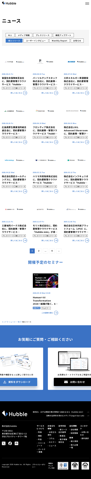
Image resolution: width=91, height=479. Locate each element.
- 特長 (39, 432)
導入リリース (14, 40)
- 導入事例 (73, 441)
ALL (10, 35)
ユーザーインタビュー (36, 40)
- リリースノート (41, 444)
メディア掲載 (24, 35)
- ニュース (52, 445)
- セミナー (52, 442)
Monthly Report (59, 40)
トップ (4, 322)
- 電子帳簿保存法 (62, 440)
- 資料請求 (84, 438)
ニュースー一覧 (14, 322)
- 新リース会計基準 (62, 430)
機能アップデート (63, 35)
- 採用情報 (73, 433)
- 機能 (39, 435)
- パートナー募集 (41, 450)
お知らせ (77, 40)
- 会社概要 (73, 429)
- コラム (51, 438)
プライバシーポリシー (38, 465)
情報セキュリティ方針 (51, 465)
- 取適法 (61, 435)
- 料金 (39, 439)
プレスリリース (43, 35)
